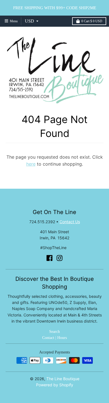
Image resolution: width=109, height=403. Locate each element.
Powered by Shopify (54, 384)
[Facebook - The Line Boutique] (49, 258)
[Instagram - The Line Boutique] (59, 258)
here (30, 164)
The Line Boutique (62, 378)
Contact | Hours (54, 338)
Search (54, 332)
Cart (91, 21)
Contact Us (70, 221)
